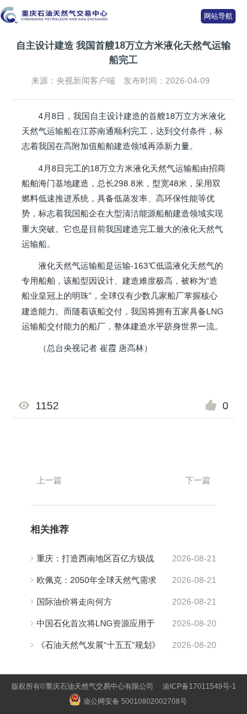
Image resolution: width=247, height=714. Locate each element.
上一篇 (49, 480)
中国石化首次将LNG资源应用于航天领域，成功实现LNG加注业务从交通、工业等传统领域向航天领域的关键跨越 (94, 626)
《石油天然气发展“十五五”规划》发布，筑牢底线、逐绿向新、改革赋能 (95, 648)
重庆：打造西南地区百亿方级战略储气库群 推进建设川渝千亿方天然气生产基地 (95, 561)
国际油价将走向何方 (74, 601)
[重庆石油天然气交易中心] (54, 15)
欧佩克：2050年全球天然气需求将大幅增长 (93, 583)
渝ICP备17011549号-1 (199, 686)
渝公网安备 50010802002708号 (135, 701)
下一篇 (197, 480)
